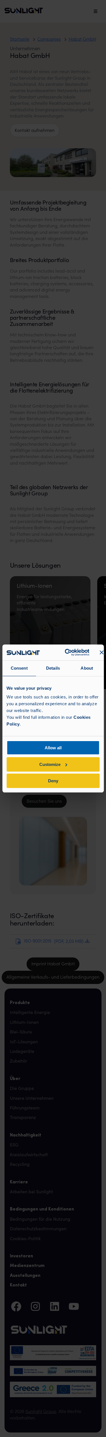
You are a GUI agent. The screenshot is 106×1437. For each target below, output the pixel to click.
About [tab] (87, 668)
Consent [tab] (19, 668)
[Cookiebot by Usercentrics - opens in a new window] (66, 652)
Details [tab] (53, 668)
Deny (53, 780)
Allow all (53, 747)
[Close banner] (102, 652)
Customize (49, 764)
